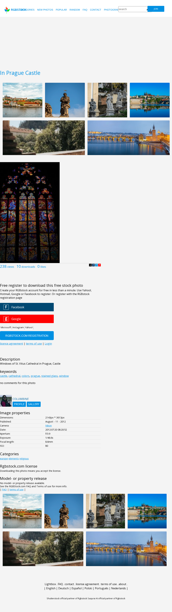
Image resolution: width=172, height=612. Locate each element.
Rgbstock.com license (18, 466)
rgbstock (19, 9)
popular (61, 9)
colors (25, 376)
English (50, 588)
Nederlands (118, 588)
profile (19, 404)
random (75, 9)
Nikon (48, 425)
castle (3, 376)
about (122, 584)
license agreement (87, 584)
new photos (45, 9)
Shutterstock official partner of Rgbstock (67, 598)
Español (77, 588)
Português (101, 588)
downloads (28, 267)
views (10, 267)
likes (43, 267)
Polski (88, 588)
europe (4, 458)
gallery (33, 404)
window (64, 376)
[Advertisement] (86, 42)
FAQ (85, 9)
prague (35, 376)
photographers (114, 9)
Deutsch (63, 588)
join (156, 8)
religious (24, 458)
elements (14, 458)
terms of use (16, 489)
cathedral (14, 376)
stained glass (49, 376)
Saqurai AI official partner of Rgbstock (106, 598)
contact (95, 9)
